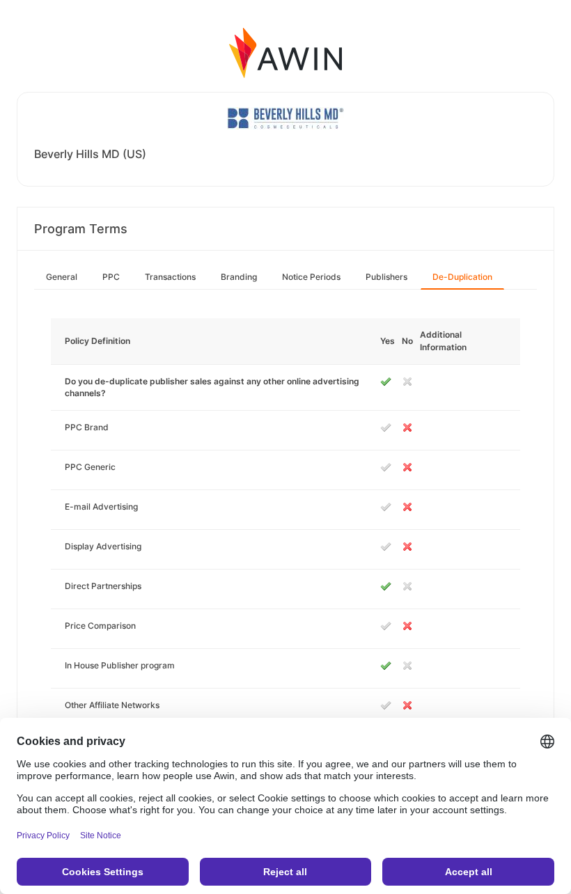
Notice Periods (311, 277)
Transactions (170, 277)
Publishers (386, 277)
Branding (239, 277)
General (61, 277)
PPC (111, 277)
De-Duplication (462, 277)
